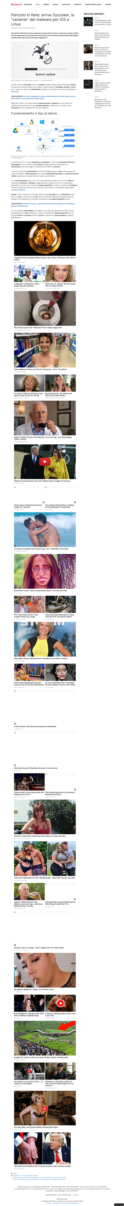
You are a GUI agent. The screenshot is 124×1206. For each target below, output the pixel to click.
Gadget (55, 4)
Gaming (46, 4)
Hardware (28, 4)
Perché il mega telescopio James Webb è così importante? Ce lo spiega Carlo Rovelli (39, 1179)
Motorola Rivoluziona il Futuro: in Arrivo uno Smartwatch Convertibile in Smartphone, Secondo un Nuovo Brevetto (103, 52)
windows (35, 1175)
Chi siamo (48, 1203)
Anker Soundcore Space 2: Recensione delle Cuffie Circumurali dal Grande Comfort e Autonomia (103, 87)
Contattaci (75, 1195)
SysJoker (29, 1175)
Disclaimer (75, 1203)
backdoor (16, 1175)
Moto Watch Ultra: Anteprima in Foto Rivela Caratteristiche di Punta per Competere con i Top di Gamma (103, 104)
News (38, 4)
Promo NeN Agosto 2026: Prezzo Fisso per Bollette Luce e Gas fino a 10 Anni (103, 22)
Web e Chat (66, 4)
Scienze (108, 4)
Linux (24, 1175)
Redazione (56, 1203)
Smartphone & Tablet (93, 4)
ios (21, 1175)
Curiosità (77, 4)
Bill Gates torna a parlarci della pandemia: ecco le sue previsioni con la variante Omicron (39, 1177)
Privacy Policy (65, 1203)
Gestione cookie (119, 1204)
